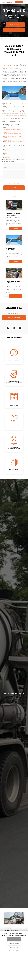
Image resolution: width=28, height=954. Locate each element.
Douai (5, 153)
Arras (5, 150)
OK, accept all (14, 939)
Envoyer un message (14, 317)
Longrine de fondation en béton (13, 281)
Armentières (6, 149)
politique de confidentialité (13, 183)
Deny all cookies (14, 943)
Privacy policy (14, 950)
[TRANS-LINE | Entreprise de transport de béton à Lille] (6, 2)
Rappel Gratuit (19, 2)
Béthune (6, 151)
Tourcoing (6, 155)
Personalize (14, 947)
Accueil (2, 38)
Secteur (7, 38)
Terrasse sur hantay (10, 930)
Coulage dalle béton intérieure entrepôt (12, 129)
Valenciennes (7, 157)
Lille (10, 38)
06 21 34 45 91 (14, 24)
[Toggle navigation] (26, 2)
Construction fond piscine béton (12, 248)
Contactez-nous (14, 29)
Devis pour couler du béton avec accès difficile (13, 141)
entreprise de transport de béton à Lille (14, 64)
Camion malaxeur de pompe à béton (13, 214)
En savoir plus (15, 228)
